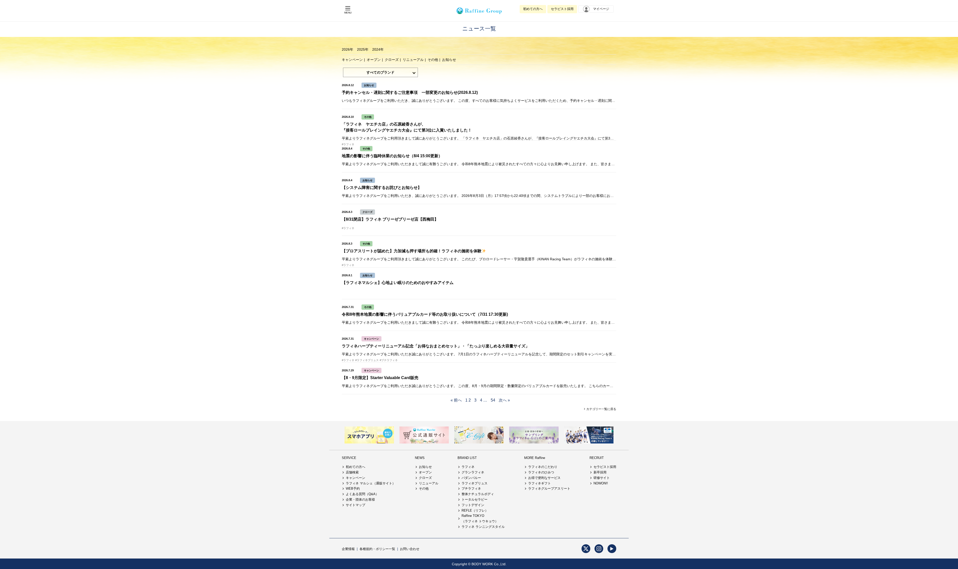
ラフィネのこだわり (542, 467)
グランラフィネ (473, 472)
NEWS (420, 458)
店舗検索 (352, 472)
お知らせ (449, 60)
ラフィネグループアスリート (549, 488)
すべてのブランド (380, 72)
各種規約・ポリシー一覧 (377, 549)
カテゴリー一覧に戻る (601, 409)
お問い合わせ (409, 549)
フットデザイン (473, 505)
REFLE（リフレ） (475, 510)
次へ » (504, 400)
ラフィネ (468, 467)
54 (493, 400)
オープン (374, 60)
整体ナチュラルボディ (478, 494)
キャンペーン (352, 60)
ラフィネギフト (539, 483)
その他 (433, 60)
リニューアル (413, 60)
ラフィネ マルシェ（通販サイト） (370, 483)
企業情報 (348, 549)
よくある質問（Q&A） (362, 494)
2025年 (362, 49)
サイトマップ (355, 505)
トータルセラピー (474, 499)
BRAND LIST (467, 458)
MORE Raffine (534, 458)
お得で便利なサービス (544, 478)
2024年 (378, 49)
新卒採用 (600, 472)
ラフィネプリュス (474, 483)
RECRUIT (597, 458)
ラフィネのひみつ (541, 472)
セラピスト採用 (562, 9)
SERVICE (349, 458)
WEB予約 (353, 488)
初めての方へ (533, 9)
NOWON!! (601, 483)
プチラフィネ (471, 488)
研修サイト (602, 478)
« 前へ (456, 400)
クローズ (392, 60)
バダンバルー (471, 478)
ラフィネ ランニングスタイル (483, 527)
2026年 (347, 49)
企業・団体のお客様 (360, 499)
